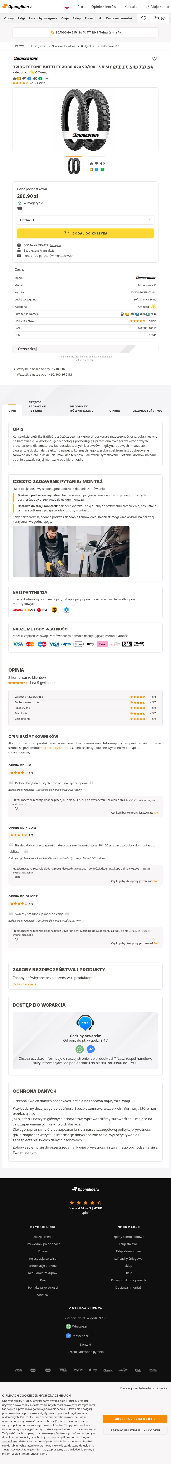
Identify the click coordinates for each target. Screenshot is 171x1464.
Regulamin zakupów (42, 1273)
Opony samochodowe (128, 1236)
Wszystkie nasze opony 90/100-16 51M (44, 374)
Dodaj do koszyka (90, 233)
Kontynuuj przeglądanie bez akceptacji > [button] (143, 1388)
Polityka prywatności (43, 1287)
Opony (9, 18)
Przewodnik (93, 18)
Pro (80, 6)
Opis (12, 410)
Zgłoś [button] (17, 808)
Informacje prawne (43, 1265)
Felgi (21, 18)
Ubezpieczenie (43, 1236)
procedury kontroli (56, 748)
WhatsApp (79, 1326)
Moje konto (160, 6)
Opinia (114, 410)
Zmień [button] (152, 292)
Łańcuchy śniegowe (43, 18)
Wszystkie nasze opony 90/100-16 (41, 369)
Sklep (77, 18)
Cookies (42, 1294)
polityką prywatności (134, 1129)
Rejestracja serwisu (43, 1258)
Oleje (65, 18)
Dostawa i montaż (119, 18)
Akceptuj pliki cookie (135, 1419)
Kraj (43, 1280)
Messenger (80, 1336)
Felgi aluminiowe (128, 1251)
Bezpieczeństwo (148, 410)
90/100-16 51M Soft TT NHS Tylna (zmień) (88, 32)
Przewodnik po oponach (42, 1244)
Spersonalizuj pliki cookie (135, 1430)
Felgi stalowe (128, 1244)
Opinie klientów (103, 6)
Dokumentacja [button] (25, 984)
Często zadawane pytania (37, 406)
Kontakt (130, 6)
